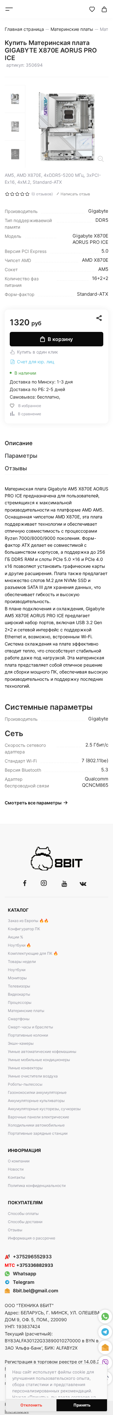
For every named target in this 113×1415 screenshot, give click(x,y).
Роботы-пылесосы (25, 1084)
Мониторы (17, 978)
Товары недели (22, 961)
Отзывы (15, 1230)
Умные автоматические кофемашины (42, 1051)
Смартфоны (19, 1018)
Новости (16, 1169)
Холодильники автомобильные (36, 1125)
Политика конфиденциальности (37, 1185)
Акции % (15, 937)
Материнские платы (26, 1010)
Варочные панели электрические (38, 1117)
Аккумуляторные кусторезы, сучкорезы (44, 1108)
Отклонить (31, 1405)
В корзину (60, 339)
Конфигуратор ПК (24, 928)
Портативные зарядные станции (37, 1133)
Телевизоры (19, 986)
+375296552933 (32, 1257)
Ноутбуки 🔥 (19, 945)
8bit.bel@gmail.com (35, 1291)
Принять (81, 1405)
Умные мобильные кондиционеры (39, 1059)
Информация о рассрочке (31, 1238)
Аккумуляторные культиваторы (36, 1100)
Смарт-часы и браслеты (30, 1027)
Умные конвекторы (25, 1067)
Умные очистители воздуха (33, 1076)
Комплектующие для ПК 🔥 (33, 953)
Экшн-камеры (21, 1043)
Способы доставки (25, 1221)
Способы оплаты (23, 1213)
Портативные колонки (28, 1035)
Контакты (16, 1177)
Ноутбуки (16, 969)
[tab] (56, 443)
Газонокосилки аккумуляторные (37, 1092)
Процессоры (19, 1002)
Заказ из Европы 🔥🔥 (28, 920)
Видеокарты (19, 994)
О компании (19, 1161)
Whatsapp (24, 1274)
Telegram (23, 1282)
